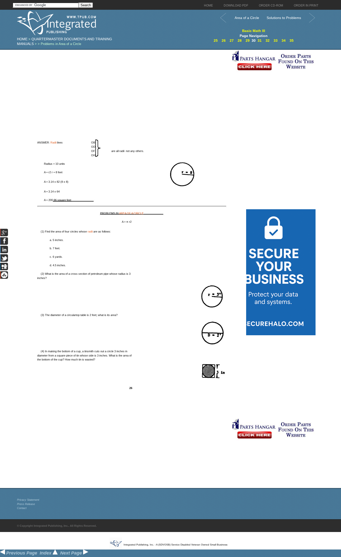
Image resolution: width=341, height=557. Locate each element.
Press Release (26, 504)
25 (216, 40)
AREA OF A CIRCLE (131, 213)
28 (240, 40)
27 (232, 40)
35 (292, 40)
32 (268, 40)
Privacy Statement (28, 499)
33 (276, 40)
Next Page (71, 553)
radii (90, 231)
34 (284, 40)
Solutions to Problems (284, 18)
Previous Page (21, 553)
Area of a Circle (247, 18)
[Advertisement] (123, 85)
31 (260, 40)
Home (22, 39)
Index (46, 553)
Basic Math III (253, 31)
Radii (53, 142)
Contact (21, 508)
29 (248, 40)
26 (224, 40)
